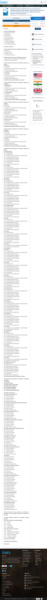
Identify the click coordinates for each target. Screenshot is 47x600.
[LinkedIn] (3, 571)
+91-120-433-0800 (29, 588)
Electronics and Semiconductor (7, 584)
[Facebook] (5, 571)
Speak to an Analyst (38, 39)
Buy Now (38, 28)
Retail (3, 592)
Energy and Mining (5, 586)
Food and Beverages (5, 587)
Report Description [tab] (16, 18)
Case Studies (25, 566)
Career (36, 552)
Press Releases (25, 564)
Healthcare (4, 589)
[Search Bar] (41, 2)
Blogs (24, 563)
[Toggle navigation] (45, 2)
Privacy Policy (29, 598)
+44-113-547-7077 (29, 583)
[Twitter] (7, 571)
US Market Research (26, 558)
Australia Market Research (27, 552)
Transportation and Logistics (6, 595)
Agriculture (4, 576)
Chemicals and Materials (6, 581)
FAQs (36, 561)
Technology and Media (6, 593)
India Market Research (26, 553)
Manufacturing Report (26, 561)
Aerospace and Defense (6, 575)
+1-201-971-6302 (28, 578)
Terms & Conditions (38, 553)
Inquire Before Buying (38, 49)
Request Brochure (38, 44)
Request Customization (39, 34)
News (36, 563)
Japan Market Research (26, 555)
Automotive (4, 578)
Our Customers (37, 558)
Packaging (4, 590)
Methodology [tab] (16, 23)
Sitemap (36, 564)
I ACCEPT (37, 598)
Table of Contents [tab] (16, 20)
